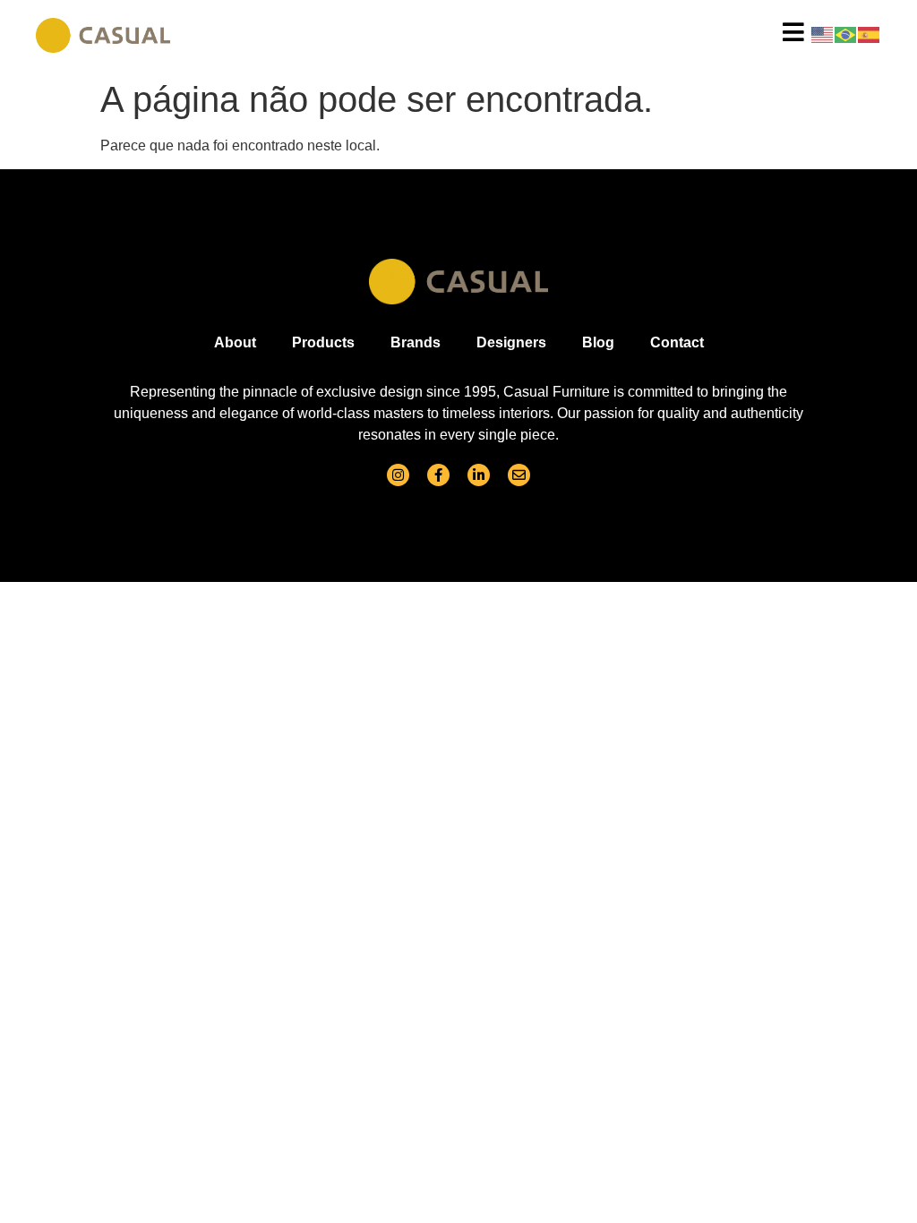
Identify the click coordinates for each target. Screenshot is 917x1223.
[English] (823, 33)
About (235, 342)
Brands (415, 342)
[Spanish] (869, 33)
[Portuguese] (846, 33)
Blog (598, 342)
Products (323, 342)
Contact (677, 342)
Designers (511, 342)
